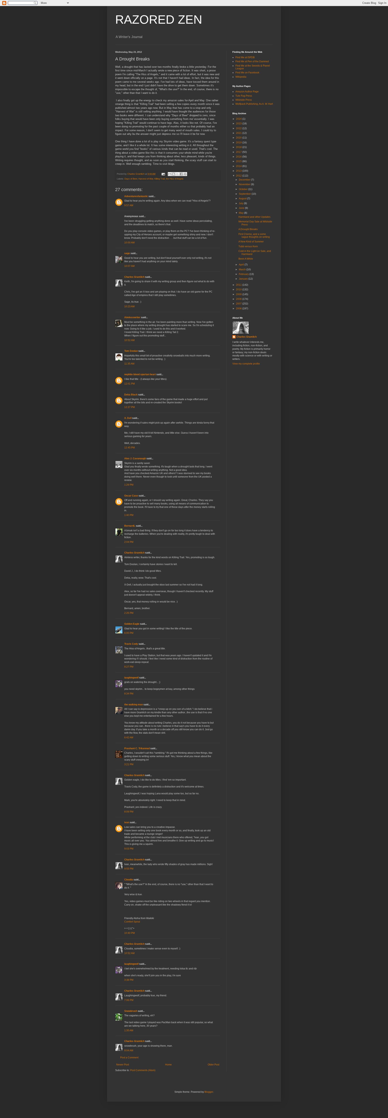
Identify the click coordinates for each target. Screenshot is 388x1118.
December (245, 179)
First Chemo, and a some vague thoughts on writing (254, 235)
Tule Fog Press (243, 95)
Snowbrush (130, 1011)
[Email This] (170, 174)
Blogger (209, 1092)
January (243, 278)
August (243, 198)
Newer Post (122, 1064)
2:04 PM (128, 542)
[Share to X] (177, 174)
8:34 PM (128, 693)
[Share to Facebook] (181, 174)
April (242, 264)
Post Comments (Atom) (142, 1070)
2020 (239, 137)
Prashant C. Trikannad (137, 748)
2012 (239, 175)
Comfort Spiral (132, 921)
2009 (239, 294)
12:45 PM (129, 447)
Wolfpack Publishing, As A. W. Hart (254, 104)
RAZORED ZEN (158, 19)
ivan (126, 822)
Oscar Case (131, 495)
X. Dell (128, 418)
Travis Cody (131, 643)
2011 (239, 284)
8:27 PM (128, 666)
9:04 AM (128, 1050)
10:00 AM (129, 242)
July (241, 203)
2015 (239, 161)
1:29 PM (128, 484)
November (245, 184)
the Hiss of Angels (174, 179)
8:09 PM (128, 811)
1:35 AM (128, 1030)
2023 (239, 123)
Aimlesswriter (132, 317)
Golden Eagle (131, 623)
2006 (239, 308)
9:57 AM (128, 205)
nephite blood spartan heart (140, 374)
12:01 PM (129, 383)
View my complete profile (246, 363)
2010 (239, 289)
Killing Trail (159, 179)
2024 (239, 118)
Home (168, 1064)
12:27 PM (129, 407)
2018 (239, 147)
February (244, 274)
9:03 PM (128, 848)
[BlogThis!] (174, 174)
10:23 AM (129, 306)
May (241, 212)
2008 (239, 299)
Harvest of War (145, 179)
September (245, 193)
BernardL (129, 525)
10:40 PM (129, 933)
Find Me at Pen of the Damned (252, 61)
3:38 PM (128, 980)
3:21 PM (128, 764)
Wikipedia (240, 76)
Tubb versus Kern (248, 246)
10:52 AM (129, 340)
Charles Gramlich (134, 277)
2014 (239, 166)
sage (127, 253)
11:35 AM (129, 363)
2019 (239, 142)
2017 (239, 152)
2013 (239, 170)
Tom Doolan (131, 351)
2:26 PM (128, 613)
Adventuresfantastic (136, 196)
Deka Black (131, 394)
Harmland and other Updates (254, 217)
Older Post (213, 1064)
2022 (239, 128)
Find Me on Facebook (247, 72)
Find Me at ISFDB (245, 57)
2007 (239, 303)
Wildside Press (243, 99)
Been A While (245, 258)
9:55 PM (128, 868)
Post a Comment (129, 1057)
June (242, 208)
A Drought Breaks (248, 229)
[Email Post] (163, 174)
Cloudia (128, 879)
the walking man (133, 704)
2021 (239, 133)
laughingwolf (131, 677)
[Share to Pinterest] (185, 174)
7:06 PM (128, 1000)
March (242, 269)
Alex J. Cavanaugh (135, 458)
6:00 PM (128, 633)
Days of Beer (130, 179)
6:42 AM (128, 737)
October (243, 189)
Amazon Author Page (247, 91)
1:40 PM (128, 515)
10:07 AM (129, 266)
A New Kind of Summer (251, 241)
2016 (239, 156)
